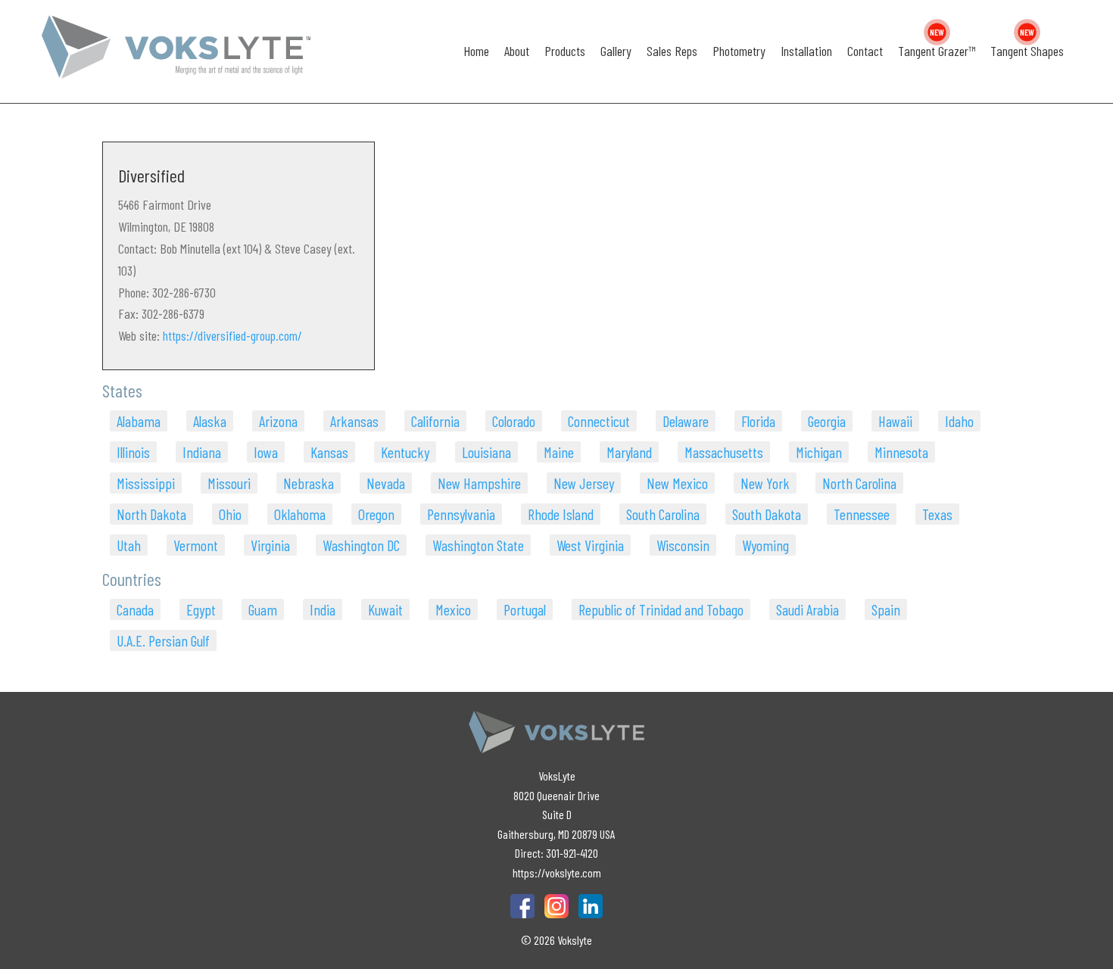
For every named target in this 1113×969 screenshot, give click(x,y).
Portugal (525, 609)
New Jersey (583, 483)
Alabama (139, 421)
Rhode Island (561, 514)
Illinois (133, 452)
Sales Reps (672, 50)
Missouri (229, 483)
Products (564, 50)
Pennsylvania (461, 514)
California (435, 421)
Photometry (738, 50)
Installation (806, 50)
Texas (937, 514)
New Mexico (677, 483)
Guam (262, 609)
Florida (758, 421)
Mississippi (146, 483)
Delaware (685, 421)
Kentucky (405, 452)
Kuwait (385, 609)
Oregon (376, 514)
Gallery (615, 50)
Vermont (195, 545)
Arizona (278, 421)
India (322, 609)
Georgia (827, 421)
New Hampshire (479, 483)
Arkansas (354, 421)
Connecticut (599, 421)
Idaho (959, 421)
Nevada (385, 483)
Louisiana (486, 452)
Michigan (819, 452)
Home (476, 50)
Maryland (629, 452)
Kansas (329, 452)
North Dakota (151, 514)
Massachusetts (723, 452)
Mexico (453, 609)
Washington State (478, 545)
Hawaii (895, 421)
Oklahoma (300, 514)
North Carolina (859, 483)
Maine (559, 452)
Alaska (209, 421)
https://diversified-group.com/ (232, 335)
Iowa (266, 452)
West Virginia (590, 545)
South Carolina (663, 514)
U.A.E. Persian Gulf (163, 640)
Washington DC (361, 545)
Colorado (513, 421)
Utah (129, 545)
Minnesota (901, 452)
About (516, 50)
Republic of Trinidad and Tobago (661, 609)
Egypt (201, 609)
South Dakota (766, 514)
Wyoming (765, 545)
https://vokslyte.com (557, 872)
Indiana (201, 452)
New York (765, 483)
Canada (135, 609)
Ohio (230, 514)
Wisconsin (682, 545)
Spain (885, 609)
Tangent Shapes (1027, 50)
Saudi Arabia (807, 609)
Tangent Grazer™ (936, 50)
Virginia (270, 545)
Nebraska (308, 483)
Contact (865, 50)
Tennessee (862, 514)
